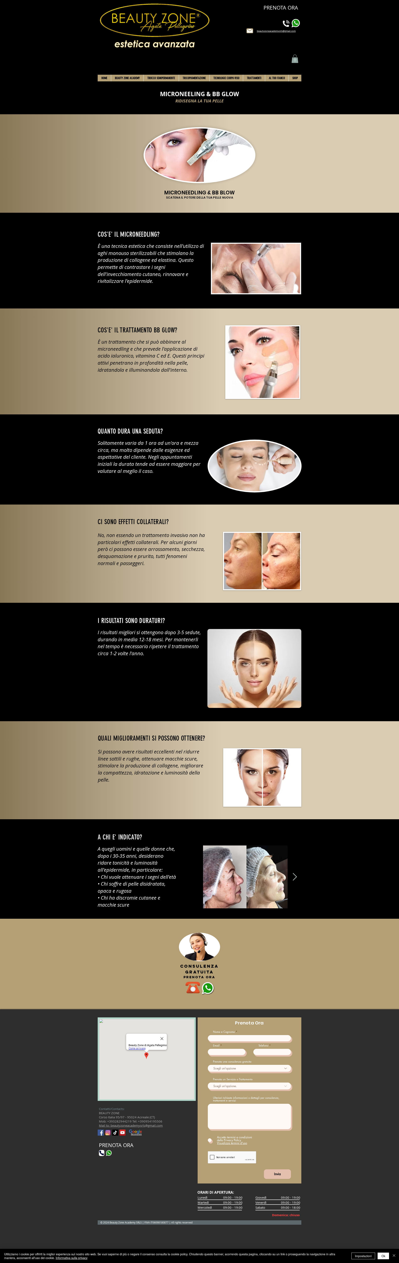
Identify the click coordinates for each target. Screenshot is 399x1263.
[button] (294, 59)
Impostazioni (363, 1256)
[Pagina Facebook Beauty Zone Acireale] (101, 1133)
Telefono (263, 1045)
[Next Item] (294, 877)
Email (216, 1045)
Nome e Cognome (224, 1032)
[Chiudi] (394, 1256)
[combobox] (249, 1086)
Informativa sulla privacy (71, 1258)
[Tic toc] (115, 1133)
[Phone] (101, 1153)
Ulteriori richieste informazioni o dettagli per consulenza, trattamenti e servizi (246, 1099)
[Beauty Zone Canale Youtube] (122, 1133)
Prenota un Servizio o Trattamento (232, 1079)
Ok (383, 1256)
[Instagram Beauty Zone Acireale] (108, 1133)
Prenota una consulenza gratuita (232, 1061)
